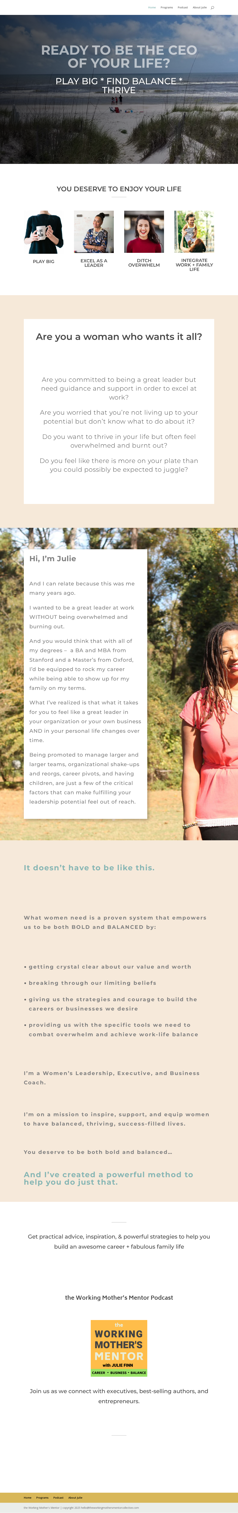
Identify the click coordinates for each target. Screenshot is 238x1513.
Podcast (183, 7)
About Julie (200, 7)
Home (152, 7)
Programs (167, 7)
